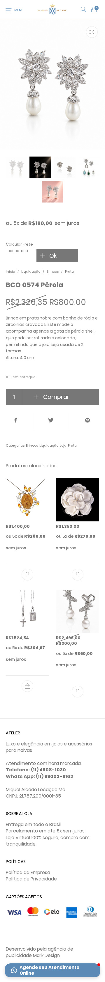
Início (10, 271)
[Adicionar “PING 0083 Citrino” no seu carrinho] (27, 574)
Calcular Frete (19, 244)
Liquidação (30, 271)
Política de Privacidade (31, 879)
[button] (52, 970)
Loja (63, 445)
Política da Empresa (28, 872)
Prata (69, 271)
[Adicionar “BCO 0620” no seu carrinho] (77, 691)
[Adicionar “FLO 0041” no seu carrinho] (77, 574)
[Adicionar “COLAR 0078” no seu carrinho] (27, 686)
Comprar (56, 397)
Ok (53, 256)
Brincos (53, 271)
